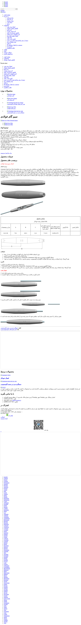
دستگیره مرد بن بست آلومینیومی (15, 112)
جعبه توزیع (9, 46)
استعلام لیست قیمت (6, 410)
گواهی (5, 49)
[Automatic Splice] (6, 375)
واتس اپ (10, 415)
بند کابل (9, 43)
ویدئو (8, 24)
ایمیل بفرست (4, 418)
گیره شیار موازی (11, 31)
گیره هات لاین (10, 100)
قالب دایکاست (11, 48)
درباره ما (6, 16)
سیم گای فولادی (11, 108)
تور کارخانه (10, 19)
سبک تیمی (9, 22)
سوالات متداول (8, 52)
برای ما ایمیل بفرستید (6, 153)
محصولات (6, 25)
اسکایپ (3, 417)
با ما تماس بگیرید (8, 54)
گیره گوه (9, 30)
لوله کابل (9, 37)
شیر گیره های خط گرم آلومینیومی (16, 104)
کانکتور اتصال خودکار (12, 28)
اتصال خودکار (5, 378)
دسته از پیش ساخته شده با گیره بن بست (17, 40)
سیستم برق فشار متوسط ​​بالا (14, 45)
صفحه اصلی (7, 14)
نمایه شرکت (10, 18)
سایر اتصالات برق (11, 42)
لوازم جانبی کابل (11, 39)
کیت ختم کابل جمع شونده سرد (9, 329)
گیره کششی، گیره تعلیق (13, 34)
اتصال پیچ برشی (11, 27)
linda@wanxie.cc (16, 400)
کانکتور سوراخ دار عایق (13, 33)
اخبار (5, 51)
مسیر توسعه (10, 21)
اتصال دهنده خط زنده (12, 36)
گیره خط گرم (10, 95)
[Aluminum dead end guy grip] (9, 381)
